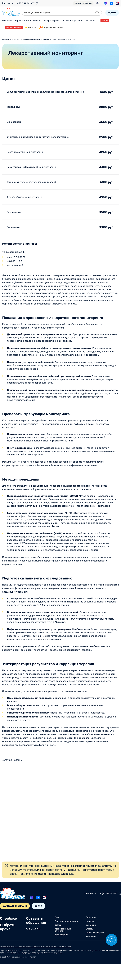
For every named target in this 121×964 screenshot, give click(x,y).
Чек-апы (90, 20)
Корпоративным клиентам (28, 20)
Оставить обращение (72, 20)
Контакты (91, 937)
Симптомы (91, 917)
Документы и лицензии (66, 921)
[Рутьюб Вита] (117, 3)
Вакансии (91, 925)
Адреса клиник (14, 27)
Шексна (6, 3)
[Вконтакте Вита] (111, 3)
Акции (105, 20)
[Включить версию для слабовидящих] (97, 3)
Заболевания (61, 935)
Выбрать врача (51, 20)
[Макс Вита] (105, 3)
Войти (112, 13)
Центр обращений (95, 933)
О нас (57, 917)
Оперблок (7, 20)
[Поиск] (97, 12)
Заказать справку (83, 3)
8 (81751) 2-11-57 (26, 3)
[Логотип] (11, 12)
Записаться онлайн (15, 906)
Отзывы (89, 929)
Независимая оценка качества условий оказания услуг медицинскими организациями (35, 946)
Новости (90, 921)
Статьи (58, 925)
